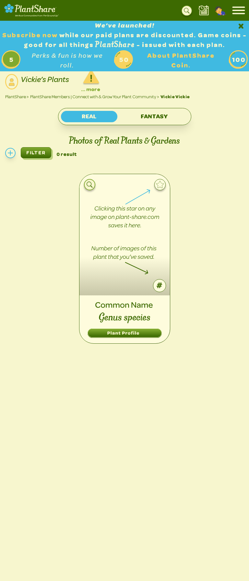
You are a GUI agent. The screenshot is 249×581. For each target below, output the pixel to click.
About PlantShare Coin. (181, 60)
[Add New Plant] (10, 153)
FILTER (36, 152)
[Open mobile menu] (238, 10)
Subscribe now (30, 35)
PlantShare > (17, 96)
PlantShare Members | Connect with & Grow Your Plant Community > (94, 96)
